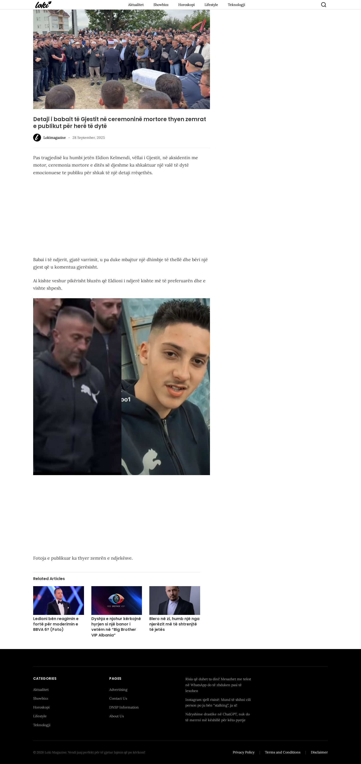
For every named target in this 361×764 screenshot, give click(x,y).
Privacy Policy (243, 752)
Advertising (118, 689)
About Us (116, 716)
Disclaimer (319, 752)
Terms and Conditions (282, 752)
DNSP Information (124, 707)
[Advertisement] (121, 217)
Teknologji (236, 4)
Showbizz (160, 4)
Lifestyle (211, 4)
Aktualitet (136, 4)
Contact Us (118, 698)
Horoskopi (186, 4)
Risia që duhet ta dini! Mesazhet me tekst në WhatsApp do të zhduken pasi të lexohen (218, 685)
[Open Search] (323, 4)
